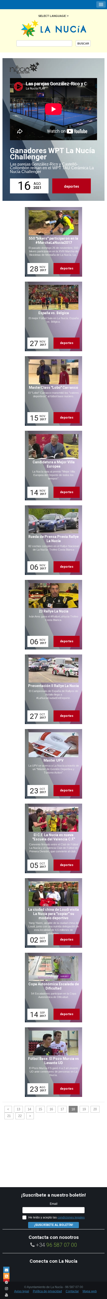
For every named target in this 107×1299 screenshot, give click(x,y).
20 (95, 1109)
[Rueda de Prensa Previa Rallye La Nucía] (51, 540)
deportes (71, 186)
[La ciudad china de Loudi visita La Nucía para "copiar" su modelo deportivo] (51, 913)
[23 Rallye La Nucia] (51, 614)
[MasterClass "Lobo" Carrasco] (51, 391)
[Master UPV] (51, 764)
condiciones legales (71, 1217)
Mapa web (90, 1291)
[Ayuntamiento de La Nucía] (54, 28)
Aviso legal (21, 1291)
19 (84, 1109)
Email (53, 1204)
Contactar (72, 1291)
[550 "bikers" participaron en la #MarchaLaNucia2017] (51, 242)
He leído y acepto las (56, 1217)
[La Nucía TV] (35, 68)
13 (18, 1109)
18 (73, 1109)
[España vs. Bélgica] (51, 316)
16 (51, 1109)
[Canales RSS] (6, 1276)
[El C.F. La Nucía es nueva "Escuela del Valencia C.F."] (51, 838)
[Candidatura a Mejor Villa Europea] (51, 465)
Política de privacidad (47, 1291)
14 (29, 1109)
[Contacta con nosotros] (6, 1270)
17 (62, 1109)
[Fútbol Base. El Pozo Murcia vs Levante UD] (51, 1062)
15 (40, 1109)
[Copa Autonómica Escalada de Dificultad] (51, 987)
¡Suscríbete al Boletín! (53, 1225)
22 (20, 1116)
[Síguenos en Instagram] (6, 1288)
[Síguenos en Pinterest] (6, 1282)
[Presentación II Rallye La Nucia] (51, 689)
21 (9, 1116)
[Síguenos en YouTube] (6, 1295)
